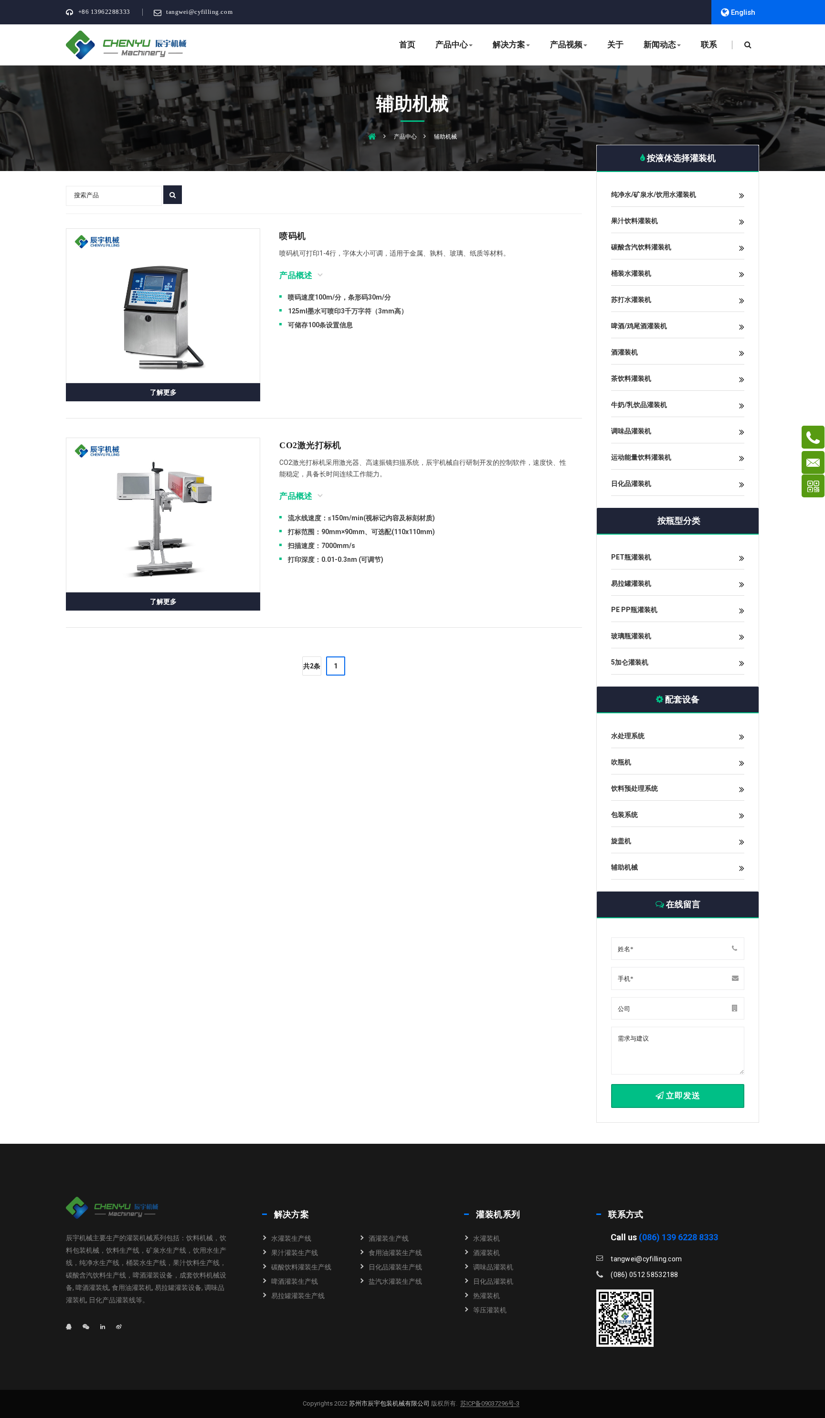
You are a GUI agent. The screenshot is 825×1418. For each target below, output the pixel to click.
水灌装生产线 (291, 1238)
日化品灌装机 (493, 1281)
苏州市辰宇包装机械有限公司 (389, 1403)
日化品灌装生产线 (395, 1267)
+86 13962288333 (104, 11)
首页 (407, 44)
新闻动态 (660, 44)
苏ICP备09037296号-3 (489, 1403)
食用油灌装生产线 (395, 1253)
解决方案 (509, 44)
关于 (615, 44)
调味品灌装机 (493, 1267)
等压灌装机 (490, 1310)
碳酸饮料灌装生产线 (301, 1267)
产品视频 (566, 44)
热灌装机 (486, 1296)
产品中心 (451, 44)
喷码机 (292, 236)
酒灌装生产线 (389, 1238)
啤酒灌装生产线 (294, 1281)
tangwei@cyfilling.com (199, 11)
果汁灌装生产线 (294, 1253)
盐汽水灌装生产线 (395, 1281)
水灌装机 (486, 1238)
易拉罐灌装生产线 (298, 1296)
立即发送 (682, 1095)
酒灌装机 (486, 1253)
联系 (709, 44)
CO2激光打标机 (310, 445)
